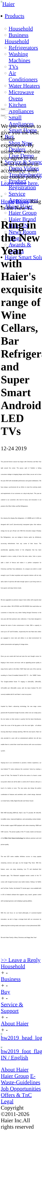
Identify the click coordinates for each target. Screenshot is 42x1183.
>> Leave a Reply (21, 960)
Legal (7, 1101)
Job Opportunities (21, 1089)
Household (21, 28)
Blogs (22, 201)
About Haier (15, 1023)
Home (7, 201)
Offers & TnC (16, 1095)
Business (18, 35)
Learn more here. (20, 183)
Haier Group (23, 213)
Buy (5, 992)
